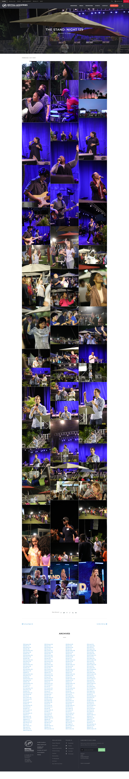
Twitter (70, 745)
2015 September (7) (91, 696)
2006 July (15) (90, 727)
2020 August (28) (91, 672)
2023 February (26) (48, 656)
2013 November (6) (70, 705)
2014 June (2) (90, 699)
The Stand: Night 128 (28, 624)
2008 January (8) (90, 717)
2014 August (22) (48, 700)
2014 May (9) (68, 699)
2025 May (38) (26, 649)
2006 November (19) (91, 728)
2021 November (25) (70, 669)
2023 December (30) (91, 660)
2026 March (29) (69, 644)
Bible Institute (41, 744)
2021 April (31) (90, 666)
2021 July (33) (69, 667)
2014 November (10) (91, 700)
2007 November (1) (48, 725)
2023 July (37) (69, 658)
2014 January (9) (90, 697)
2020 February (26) (48, 671)
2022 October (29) (48, 664)
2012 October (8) (91, 708)
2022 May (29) (26, 663)
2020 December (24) (91, 674)
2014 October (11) (70, 700)
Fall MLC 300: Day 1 (101, 624)
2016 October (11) (48, 692)
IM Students (40, 752)
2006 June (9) (68, 727)
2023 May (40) (26, 658)
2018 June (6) (47, 682)
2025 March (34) (69, 647)
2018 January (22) (27, 680)
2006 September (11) (49, 728)
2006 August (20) (27, 728)
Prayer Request (56, 743)
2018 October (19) (48, 683)
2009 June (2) (90, 716)
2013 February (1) (70, 702)
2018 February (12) (48, 680)
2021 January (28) (27, 666)
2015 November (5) (48, 697)
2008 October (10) (48, 721)
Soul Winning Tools (57, 763)
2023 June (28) (47, 658)
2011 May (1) (47, 711)
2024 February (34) (48, 652)
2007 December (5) (70, 725)
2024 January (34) (27, 652)
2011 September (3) (27, 713)
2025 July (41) (69, 649)
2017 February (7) (48, 685)
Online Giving (55, 750)
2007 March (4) (47, 722)
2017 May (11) (26, 686)
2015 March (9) (47, 694)
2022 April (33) (90, 661)
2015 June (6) (26, 696)
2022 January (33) (27, 661)
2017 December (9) (91, 688)
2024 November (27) (70, 655)
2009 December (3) (70, 717)
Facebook (70, 743)
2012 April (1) (90, 707)
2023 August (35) (91, 658)
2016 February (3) (48, 689)
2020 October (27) (48, 674)
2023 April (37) (90, 656)
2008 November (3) (70, 721)
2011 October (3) (48, 713)
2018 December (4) (91, 683)
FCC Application (28, 760)
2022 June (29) (47, 663)
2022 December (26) (91, 664)
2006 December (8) (27, 730)
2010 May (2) (90, 713)
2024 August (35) (91, 653)
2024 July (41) (69, 653)
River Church (41, 742)
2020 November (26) (70, 674)
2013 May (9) (26, 703)
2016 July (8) (68, 691)
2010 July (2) (26, 714)
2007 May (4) (90, 722)
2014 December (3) (27, 702)
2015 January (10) (91, 692)
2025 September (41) (28, 650)
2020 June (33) (47, 672)
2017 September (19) (28, 688)
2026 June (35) (47, 646)
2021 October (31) (48, 669)
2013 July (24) (69, 703)
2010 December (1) (91, 714)
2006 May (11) (47, 727)
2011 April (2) (26, 711)
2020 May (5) (26, 672)
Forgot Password (85, 756)
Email (31, 761)
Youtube (70, 751)
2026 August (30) (91, 646)
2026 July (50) (69, 646)
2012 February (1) (48, 707)
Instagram (71, 748)
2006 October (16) (70, 728)
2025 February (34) (48, 647)
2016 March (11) (69, 689)
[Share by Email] (75, 612)
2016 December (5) (70, 692)
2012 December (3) (48, 710)
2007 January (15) (91, 721)
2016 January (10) (27, 689)
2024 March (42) (69, 652)
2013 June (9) (47, 703)
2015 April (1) (69, 694)
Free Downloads (84, 758)
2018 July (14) (69, 682)
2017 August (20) (91, 686)
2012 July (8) (47, 708)
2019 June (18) (47, 677)
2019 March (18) (69, 675)
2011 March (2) (90, 710)
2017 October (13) (48, 688)
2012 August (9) (69, 708)
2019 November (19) (70, 678)
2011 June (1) (68, 711)
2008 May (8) (47, 719)
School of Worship (40, 747)
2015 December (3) (70, 697)
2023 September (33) (28, 660)
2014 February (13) (27, 699)
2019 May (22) (26, 677)
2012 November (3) (27, 710)
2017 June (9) (47, 686)
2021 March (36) (69, 666)
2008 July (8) (89, 719)
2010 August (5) (48, 714)
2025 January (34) (27, 647)
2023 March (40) (69, 656)
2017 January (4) (26, 685)
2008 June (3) (68, 719)
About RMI (55, 745)
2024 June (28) (47, 653)
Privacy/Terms (27, 759)
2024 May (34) (26, 653)
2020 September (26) (28, 674)
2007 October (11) (27, 725)
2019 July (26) (69, 677)
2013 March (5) (90, 702)
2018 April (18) (90, 680)
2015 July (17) (47, 696)
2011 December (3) (70, 713)
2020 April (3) (90, 671)
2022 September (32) (28, 664)
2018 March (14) (69, 680)
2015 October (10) (27, 697)
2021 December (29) (91, 669)
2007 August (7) (69, 724)
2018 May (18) (26, 682)
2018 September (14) (28, 683)
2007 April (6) (69, 722)
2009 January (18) (27, 716)
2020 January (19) (27, 671)
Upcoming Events (57, 748)
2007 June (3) (26, 724)
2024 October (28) (48, 655)
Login (82, 755)
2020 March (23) (69, 671)
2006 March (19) (90, 725)
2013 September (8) (27, 705)
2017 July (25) (69, 686)
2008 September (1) (27, 721)
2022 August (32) (91, 663)
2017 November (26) (70, 688)
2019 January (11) (27, 675)
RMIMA (39, 754)
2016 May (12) (26, 691)
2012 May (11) (26, 708)
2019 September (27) (28, 678)
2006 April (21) (26, 727)
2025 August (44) (91, 649)
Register (83, 753)
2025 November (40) (70, 650)
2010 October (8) (69, 714)
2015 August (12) (69, 696)
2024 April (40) (90, 652)
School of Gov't (42, 750)
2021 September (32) (28, 669)
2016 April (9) (90, 689)
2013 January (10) (48, 702)
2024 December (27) (91, 655)
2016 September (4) (27, 692)
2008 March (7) (26, 719)
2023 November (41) (70, 660)
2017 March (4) (69, 685)
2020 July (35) (69, 672)
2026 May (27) (26, 646)
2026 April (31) (90, 644)
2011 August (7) (90, 711)
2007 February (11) (27, 722)
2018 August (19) (91, 682)
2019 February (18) (48, 675)
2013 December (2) (91, 705)
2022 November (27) (70, 664)
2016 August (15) (91, 691)
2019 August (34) (91, 677)
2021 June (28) (47, 667)
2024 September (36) (28, 655)
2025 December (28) (91, 650)
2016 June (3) (47, 691)
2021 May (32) (26, 667)
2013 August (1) (90, 703)
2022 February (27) (48, 661)
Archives (54, 761)
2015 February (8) (27, 694)
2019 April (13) (90, 675)
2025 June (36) (47, 649)
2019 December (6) (91, 678)
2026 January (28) (27, 644)
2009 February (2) (48, 716)
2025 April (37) (90, 647)
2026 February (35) (48, 644)
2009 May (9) (68, 716)
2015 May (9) (90, 694)
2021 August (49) (91, 667)
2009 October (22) (27, 717)
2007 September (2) (91, 724)
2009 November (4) (48, 717)
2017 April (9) (90, 685)
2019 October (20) (48, 678)
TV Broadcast (55, 758)
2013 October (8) (48, 705)
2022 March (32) (69, 661)
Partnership (55, 755)
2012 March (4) (69, 707)
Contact (54, 753)
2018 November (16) (70, 683)
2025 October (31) (48, 650)
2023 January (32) (27, 656)
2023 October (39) (48, 660)
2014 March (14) (48, 699)
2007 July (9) (47, 724)
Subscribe (101, 750)
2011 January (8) (69, 710)
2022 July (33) (69, 663)
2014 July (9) (26, 700)
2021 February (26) (48, 666)
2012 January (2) (26, 707)
